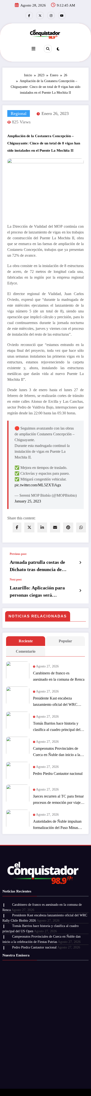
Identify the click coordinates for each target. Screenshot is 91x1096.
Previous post (18, 554)
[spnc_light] (58, 49)
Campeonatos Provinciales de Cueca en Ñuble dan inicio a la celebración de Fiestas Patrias (56, 752)
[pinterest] (68, 527)
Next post (16, 579)
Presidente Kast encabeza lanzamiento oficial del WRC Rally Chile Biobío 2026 (55, 702)
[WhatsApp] (81, 527)
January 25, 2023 (28, 501)
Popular (65, 641)
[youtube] (62, 15)
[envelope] (55, 527)
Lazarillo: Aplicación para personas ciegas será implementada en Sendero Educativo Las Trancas (37, 592)
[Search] (48, 49)
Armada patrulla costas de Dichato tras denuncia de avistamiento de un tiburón (38, 566)
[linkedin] (42, 527)
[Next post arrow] (80, 591)
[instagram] (51, 15)
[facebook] (17, 527)
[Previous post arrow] (80, 563)
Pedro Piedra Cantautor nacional (58, 773)
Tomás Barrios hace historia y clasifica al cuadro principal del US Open (56, 727)
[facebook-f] (29, 15)
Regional (18, 113)
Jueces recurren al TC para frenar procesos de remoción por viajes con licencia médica (58, 800)
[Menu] (33, 48)
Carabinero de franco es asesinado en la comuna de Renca (58, 676)
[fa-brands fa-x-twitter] (40, 15)
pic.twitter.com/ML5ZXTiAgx (38, 485)
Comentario (25, 651)
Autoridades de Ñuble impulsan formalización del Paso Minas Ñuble (57, 825)
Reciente (26, 641)
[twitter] (29, 527)
